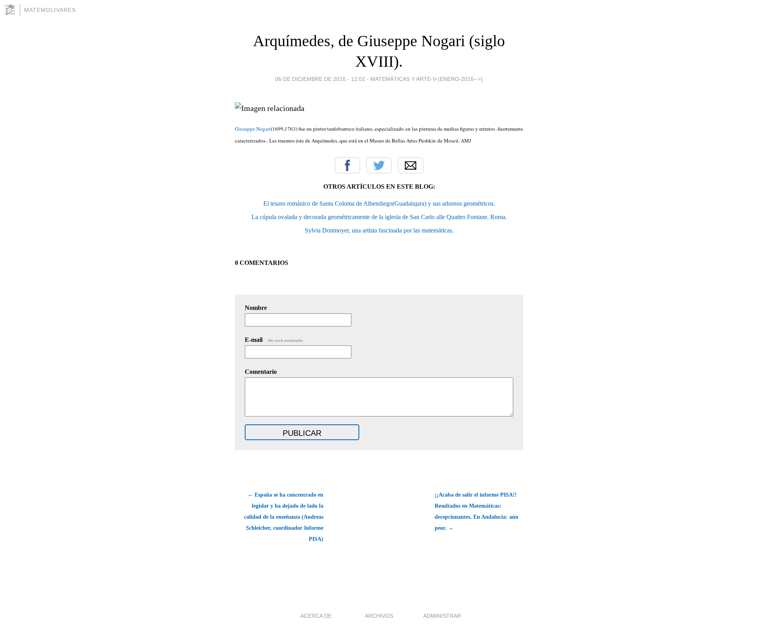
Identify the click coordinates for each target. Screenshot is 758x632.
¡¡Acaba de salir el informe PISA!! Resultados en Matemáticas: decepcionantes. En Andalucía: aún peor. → (476, 511)
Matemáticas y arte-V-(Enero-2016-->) (426, 79)
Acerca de (316, 616)
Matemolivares (50, 10)
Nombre (256, 307)
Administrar (442, 616)
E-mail (274, 339)
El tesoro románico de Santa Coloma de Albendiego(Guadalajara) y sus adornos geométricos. (379, 203)
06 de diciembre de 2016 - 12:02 (320, 79)
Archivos (379, 616)
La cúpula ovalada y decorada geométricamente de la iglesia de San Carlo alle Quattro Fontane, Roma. (379, 217)
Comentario (261, 371)
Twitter (379, 165)
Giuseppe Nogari (253, 128)
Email (410, 165)
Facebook (347, 165)
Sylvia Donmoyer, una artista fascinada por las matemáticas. (379, 230)
